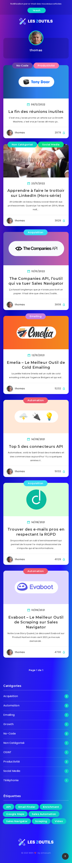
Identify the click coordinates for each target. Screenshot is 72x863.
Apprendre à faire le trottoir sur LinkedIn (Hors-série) (35, 193)
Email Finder (26, 806)
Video (59, 821)
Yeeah (37, 10)
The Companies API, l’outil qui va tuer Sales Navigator (36, 281)
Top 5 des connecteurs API (36, 446)
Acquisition (35, 232)
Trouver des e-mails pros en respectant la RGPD (36, 532)
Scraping (41, 821)
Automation (35, 400)
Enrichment (51, 806)
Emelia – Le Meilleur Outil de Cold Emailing (36, 365)
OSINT (7, 752)
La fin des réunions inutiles (36, 111)
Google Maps (15, 814)
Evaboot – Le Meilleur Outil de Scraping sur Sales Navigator (35, 622)
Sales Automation (44, 814)
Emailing (36, 316)
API (8, 806)
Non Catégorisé (22, 144)
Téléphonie (11, 780)
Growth (8, 724)
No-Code (22, 65)
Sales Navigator (17, 821)
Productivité (46, 65)
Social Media (51, 144)
